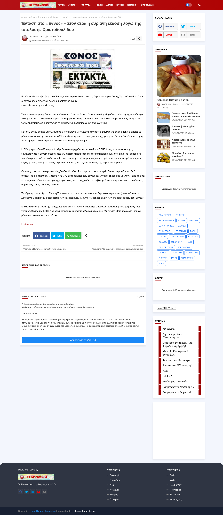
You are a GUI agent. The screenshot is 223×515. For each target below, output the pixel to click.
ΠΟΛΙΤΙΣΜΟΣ (192, 253)
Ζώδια (100, 5)
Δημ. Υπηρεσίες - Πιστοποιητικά (172, 336)
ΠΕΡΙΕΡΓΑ (163, 253)
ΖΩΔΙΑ (193, 231)
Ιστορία (120, 5)
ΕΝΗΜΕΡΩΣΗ (165, 231)
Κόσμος (114, 494)
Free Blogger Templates (43, 511)
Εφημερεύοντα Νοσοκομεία (178, 386)
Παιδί (172, 475)
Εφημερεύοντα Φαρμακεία (177, 392)
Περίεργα (114, 499)
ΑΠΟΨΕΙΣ (180, 215)
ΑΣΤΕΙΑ (181, 220)
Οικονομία (115, 475)
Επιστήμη (115, 480)
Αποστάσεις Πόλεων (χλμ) (177, 365)
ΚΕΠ (165, 370)
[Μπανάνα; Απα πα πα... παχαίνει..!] (163, 157)
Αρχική (61, 5)
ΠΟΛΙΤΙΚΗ (177, 253)
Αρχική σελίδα (28, 17)
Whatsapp (75, 236)
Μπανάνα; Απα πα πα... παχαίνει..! (184, 154)
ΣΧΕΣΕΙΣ (163, 258)
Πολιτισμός (175, 489)
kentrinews (27, 224)
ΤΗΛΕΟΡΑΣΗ (187, 258)
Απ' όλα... (86, 5)
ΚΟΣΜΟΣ (163, 242)
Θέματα (71, 5)
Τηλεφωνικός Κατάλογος (177, 360)
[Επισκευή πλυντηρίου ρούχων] (163, 130)
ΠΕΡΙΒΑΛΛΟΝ (183, 247)
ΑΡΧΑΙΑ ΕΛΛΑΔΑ (166, 220)
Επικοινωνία (147, 5)
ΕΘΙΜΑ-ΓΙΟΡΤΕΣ (166, 226)
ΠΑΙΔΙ (189, 242)
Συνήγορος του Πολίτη (175, 381)
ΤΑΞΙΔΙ (174, 258)
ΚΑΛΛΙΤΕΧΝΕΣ (177, 236)
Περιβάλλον (176, 485)
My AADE (169, 328)
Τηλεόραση (175, 494)
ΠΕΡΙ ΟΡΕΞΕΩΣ (166, 247)
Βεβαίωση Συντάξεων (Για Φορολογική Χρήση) (177, 344)
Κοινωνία (114, 489)
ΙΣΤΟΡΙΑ (162, 236)
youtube (170, 35)
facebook (169, 26)
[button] (199, 5)
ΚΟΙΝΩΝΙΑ (193, 236)
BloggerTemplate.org (84, 511)
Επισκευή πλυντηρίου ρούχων (183, 128)
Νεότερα (131, 5)
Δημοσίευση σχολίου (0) (83, 340)
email (192, 35)
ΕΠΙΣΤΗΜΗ (181, 231)
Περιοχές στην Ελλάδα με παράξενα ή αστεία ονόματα (186, 114)
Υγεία (172, 480)
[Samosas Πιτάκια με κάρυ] (179, 76)
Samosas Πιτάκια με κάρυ (173, 100)
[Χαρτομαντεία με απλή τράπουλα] (163, 144)
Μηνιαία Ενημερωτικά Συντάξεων (175, 353)
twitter (193, 26)
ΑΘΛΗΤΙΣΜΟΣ (165, 215)
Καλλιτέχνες (176, 499)
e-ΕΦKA (167, 376)
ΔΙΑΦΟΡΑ (193, 220)
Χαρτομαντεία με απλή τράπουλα (183, 141)
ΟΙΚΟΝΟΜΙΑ (176, 242)
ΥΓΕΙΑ (161, 263)
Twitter (59, 236)
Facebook (43, 236)
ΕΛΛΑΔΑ (182, 226)
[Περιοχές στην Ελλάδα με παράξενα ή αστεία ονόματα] (163, 117)
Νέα (112, 485)
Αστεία (109, 5)
